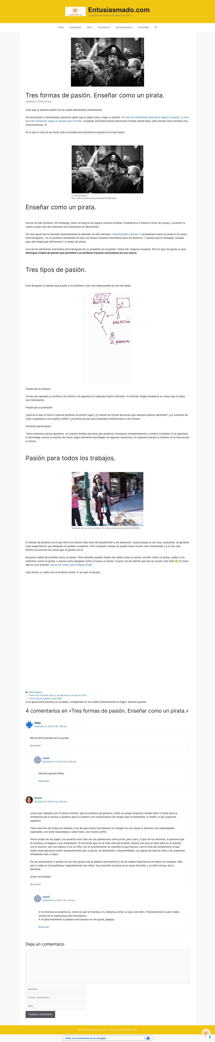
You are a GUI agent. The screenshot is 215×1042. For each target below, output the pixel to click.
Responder (35, 745)
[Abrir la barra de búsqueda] (156, 27)
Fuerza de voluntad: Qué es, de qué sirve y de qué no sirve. (58, 695)
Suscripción (104, 27)
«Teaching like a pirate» (125, 234)
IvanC (46, 758)
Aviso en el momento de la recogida (85, 1038)
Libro (89, 27)
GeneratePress (129, 1029)
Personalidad (35, 692)
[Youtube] (206, 1033)
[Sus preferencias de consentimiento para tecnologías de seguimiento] (210, 1037)
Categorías (75, 27)
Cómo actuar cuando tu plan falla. (45, 698)
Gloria (38, 798)
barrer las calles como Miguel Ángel (71, 564)
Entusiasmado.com (119, 10)
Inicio (61, 27)
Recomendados (124, 27)
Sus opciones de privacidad (126, 1038)
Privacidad (143, 27)
